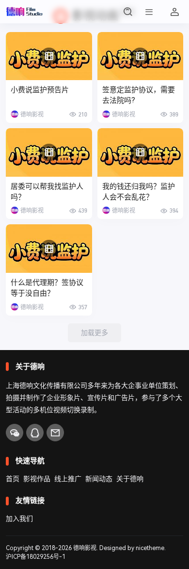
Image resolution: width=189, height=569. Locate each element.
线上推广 (67, 479)
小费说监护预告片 (40, 89)
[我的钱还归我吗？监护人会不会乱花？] (140, 152)
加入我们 (19, 518)
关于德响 (129, 479)
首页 (12, 479)
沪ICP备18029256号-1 (35, 556)
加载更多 (94, 332)
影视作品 (36, 479)
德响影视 (84, 548)
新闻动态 (98, 479)
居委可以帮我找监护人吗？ (47, 191)
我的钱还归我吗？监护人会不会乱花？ (138, 191)
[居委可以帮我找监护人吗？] (49, 152)
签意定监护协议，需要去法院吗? (138, 95)
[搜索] (128, 11)
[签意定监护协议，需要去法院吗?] (140, 56)
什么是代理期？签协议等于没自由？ (47, 288)
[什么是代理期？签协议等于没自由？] (49, 248)
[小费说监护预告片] (49, 56)
